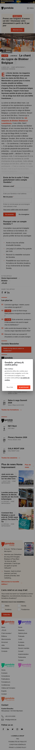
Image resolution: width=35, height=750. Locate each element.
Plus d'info (10, 387)
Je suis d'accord (23, 387)
